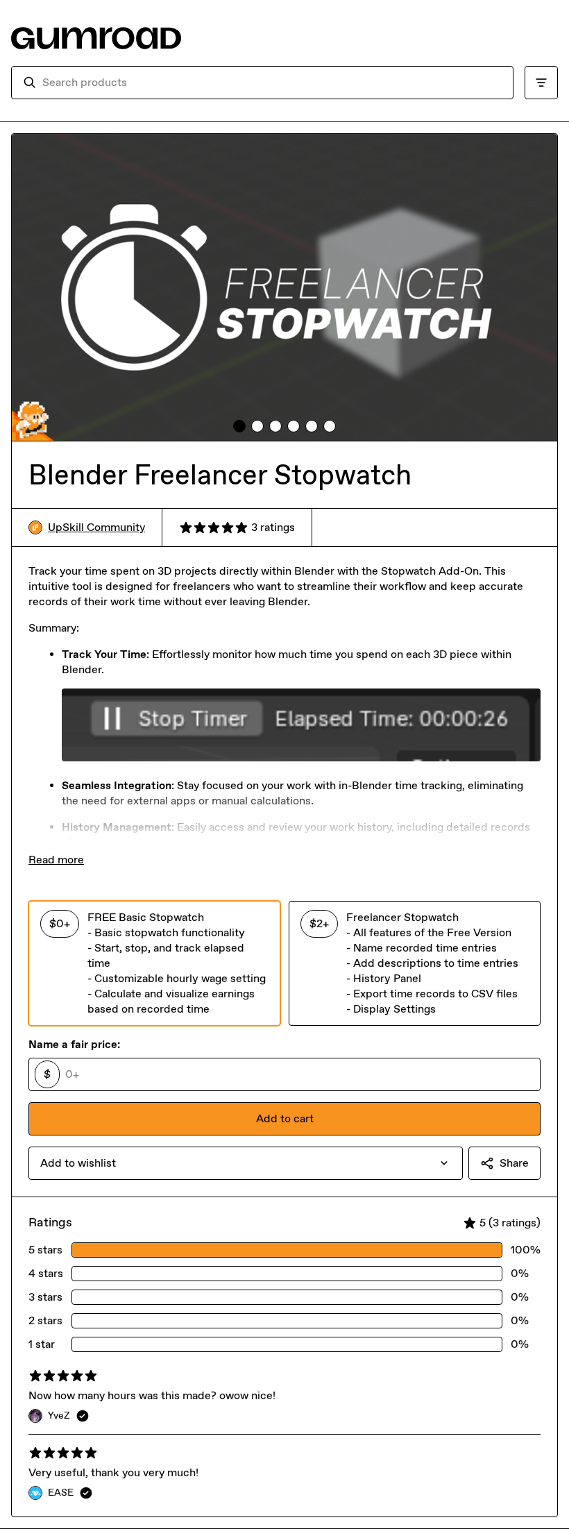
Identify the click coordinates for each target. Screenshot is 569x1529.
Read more (56, 859)
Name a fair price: (74, 1044)
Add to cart (285, 1118)
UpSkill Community (96, 527)
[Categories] (541, 82)
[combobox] (272, 83)
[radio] (154, 963)
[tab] (239, 426)
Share (514, 1162)
